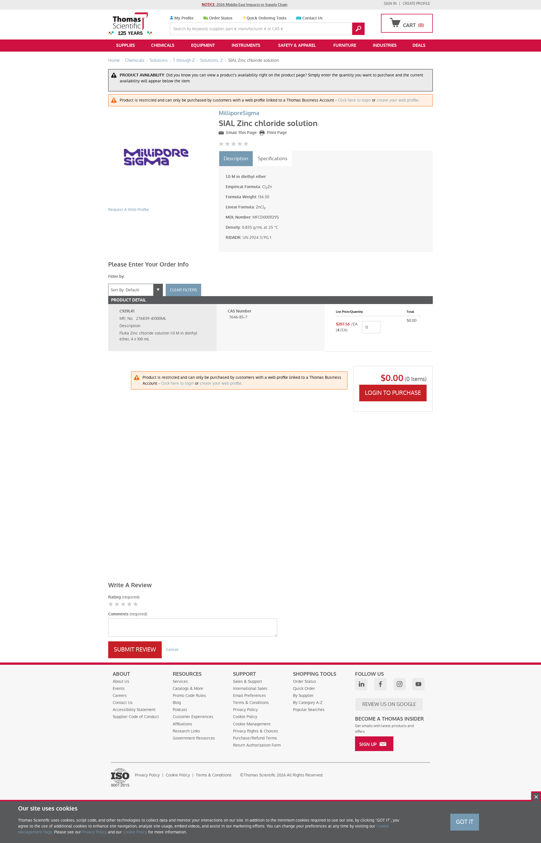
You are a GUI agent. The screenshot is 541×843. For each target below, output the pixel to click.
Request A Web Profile (128, 209)
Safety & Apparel (297, 45)
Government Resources (194, 738)
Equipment (203, 45)
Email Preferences (249, 695)
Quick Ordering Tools (267, 18)
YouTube (418, 684)
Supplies (125, 45)
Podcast (180, 709)
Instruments (246, 45)
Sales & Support (247, 681)
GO (358, 29)
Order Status (220, 18)
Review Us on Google (389, 704)
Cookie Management (251, 724)
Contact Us (312, 18)
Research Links (186, 731)
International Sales (250, 688)
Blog (177, 702)
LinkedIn (361, 684)
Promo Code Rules (189, 695)
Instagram (399, 684)
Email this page (241, 132)
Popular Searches (309, 709)
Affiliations (182, 724)
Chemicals (162, 45)
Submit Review (135, 649)
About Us (121, 681)
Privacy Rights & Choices (255, 731)
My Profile (183, 18)
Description (236, 158)
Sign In (390, 3)
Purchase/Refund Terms (255, 738)
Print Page (276, 132)
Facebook (380, 684)
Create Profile (416, 3)
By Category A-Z (307, 702)
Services (180, 681)
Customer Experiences (193, 716)
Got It (464, 822)
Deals (419, 45)
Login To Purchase (393, 393)
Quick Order (304, 688)
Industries (385, 45)
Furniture (344, 45)
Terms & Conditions (251, 702)
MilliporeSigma (239, 113)
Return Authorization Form (257, 745)
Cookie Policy (245, 716)
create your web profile (397, 100)
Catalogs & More (188, 688)
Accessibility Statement (134, 709)
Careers (120, 695)
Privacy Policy (245, 709)
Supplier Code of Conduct (136, 716)
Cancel (172, 649)
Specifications (272, 158)
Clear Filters (183, 290)
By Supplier (303, 695)
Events (119, 688)
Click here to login (354, 100)
